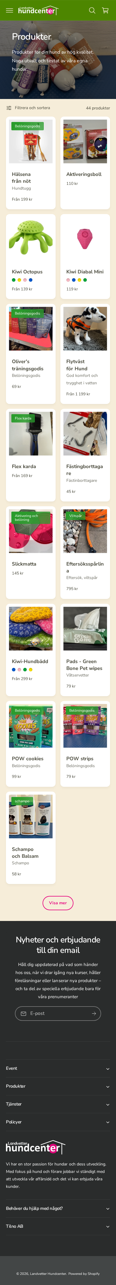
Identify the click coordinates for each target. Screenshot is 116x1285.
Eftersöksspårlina (85, 567)
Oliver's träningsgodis (27, 365)
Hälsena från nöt (21, 178)
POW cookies (27, 758)
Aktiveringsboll (83, 174)
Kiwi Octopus (27, 271)
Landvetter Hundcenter (48, 1273)
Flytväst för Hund (76, 365)
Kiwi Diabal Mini (85, 271)
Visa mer (58, 903)
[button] (9, 10)
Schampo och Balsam (25, 853)
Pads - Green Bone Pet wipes (84, 665)
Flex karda (24, 466)
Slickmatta (24, 564)
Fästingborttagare (84, 470)
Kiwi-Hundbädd (30, 661)
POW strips (79, 758)
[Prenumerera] (94, 1013)
